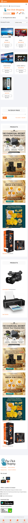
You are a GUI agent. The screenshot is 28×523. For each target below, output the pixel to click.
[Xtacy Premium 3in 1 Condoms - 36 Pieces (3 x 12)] (14, 241)
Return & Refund (11, 467)
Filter (5, 117)
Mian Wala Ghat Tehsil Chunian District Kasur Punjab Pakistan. (14, 491)
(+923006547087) (5, 6)
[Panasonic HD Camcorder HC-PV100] (14, 277)
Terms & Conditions (12, 469)
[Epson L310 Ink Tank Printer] (14, 302)
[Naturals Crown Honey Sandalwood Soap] (14, 216)
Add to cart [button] (7, 95)
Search (13, 13)
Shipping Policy (4, 469)
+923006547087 (4, 493)
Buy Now (7, 46)
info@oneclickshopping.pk (15, 6)
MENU (5, 1)
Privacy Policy (3, 467)
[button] (2, 1)
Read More (7, 45)
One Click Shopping (15, 10)
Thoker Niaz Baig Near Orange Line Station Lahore (11, 489)
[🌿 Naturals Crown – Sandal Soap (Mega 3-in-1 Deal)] (14, 191)
